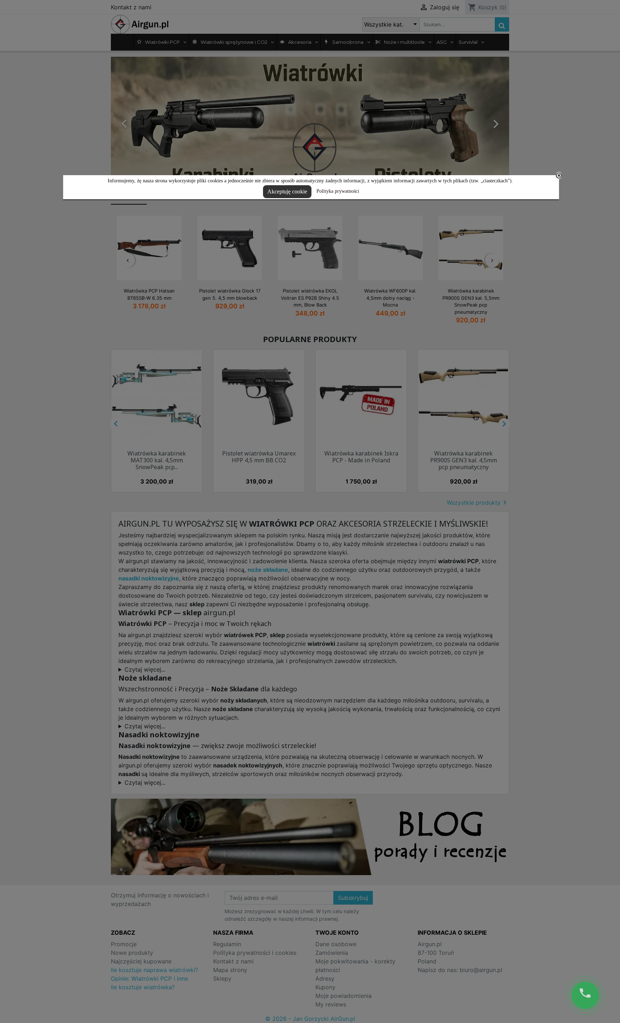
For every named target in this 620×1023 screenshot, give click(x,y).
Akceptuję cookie (287, 191)
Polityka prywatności (337, 191)
